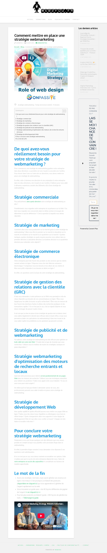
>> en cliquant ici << (32, 492)
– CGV (53, 545)
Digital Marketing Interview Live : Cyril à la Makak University (88, 88)
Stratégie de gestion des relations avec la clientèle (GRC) (35, 125)
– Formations (30, 545)
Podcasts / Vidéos (42, 545)
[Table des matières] (64, 111)
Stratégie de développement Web (28, 134)
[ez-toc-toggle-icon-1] (63, 111)
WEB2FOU (58, 549)
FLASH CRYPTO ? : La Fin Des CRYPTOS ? (88, 63)
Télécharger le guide (30, 498)
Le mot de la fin (22, 139)
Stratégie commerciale (24, 118)
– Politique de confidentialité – (68, 545)
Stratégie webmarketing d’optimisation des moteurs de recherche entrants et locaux (40, 131)
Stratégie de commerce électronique (28, 123)
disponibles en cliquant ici (27, 483)
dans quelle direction (34, 201)
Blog (22, 47)
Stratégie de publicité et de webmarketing (30, 127)
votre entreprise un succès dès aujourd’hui (28, 461)
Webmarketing (42, 43)
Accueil (16, 47)
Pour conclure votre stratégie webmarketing (31, 136)
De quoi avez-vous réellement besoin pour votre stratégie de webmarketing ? (40, 115)
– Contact (85, 545)
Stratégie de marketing (24, 121)
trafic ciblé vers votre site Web (24, 342)
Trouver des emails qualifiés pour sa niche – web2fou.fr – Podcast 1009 (88, 52)
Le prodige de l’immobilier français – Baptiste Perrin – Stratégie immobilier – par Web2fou (88, 37)
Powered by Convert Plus (89, 229)
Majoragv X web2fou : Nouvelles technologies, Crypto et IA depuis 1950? (88, 75)
